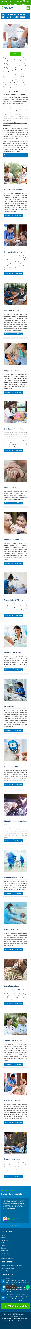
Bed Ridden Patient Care (13, 429)
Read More (8, 215)
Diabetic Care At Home (13, 767)
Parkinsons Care (10, 487)
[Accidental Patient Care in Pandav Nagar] (15, 861)
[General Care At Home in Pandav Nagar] (15, 1084)
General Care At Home (13, 1101)
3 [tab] (15, 1225)
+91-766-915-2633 (16, 1306)
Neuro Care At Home (12, 1159)
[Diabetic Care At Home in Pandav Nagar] (15, 750)
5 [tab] (20, 1225)
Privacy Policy (5, 1256)
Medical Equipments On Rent (9, 1271)
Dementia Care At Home (13, 540)
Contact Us (4, 1245)
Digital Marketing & (10, 1320)
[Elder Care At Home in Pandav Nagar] (15, 293)
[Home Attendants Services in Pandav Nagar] (15, 235)
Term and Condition (7, 1258)
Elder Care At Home (12, 310)
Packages (4, 1243)
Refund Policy (5, 1253)
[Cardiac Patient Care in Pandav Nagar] (15, 913)
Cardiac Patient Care (12, 930)
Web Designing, (25, 1318)
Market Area (4, 1250)
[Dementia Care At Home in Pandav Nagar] (15, 523)
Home (3, 1235)
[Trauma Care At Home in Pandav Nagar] (15, 1024)
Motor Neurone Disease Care (15, 821)
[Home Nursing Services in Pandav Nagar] (15, 173)
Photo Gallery (5, 1240)
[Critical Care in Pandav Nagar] (15, 690)
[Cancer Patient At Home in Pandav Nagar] (15, 583)
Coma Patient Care (11, 986)
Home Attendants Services (14, 252)
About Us (4, 1237)
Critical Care (9, 707)
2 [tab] (12, 1225)
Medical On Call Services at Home (11, 1266)
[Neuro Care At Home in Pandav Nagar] (15, 1142)
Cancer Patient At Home (13, 600)
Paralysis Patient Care (12, 652)
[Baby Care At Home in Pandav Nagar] (15, 354)
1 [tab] (10, 1225)
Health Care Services (7, 1268)
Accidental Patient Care (13, 878)
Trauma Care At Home (13, 1040)
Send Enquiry (18, 215)
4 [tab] (17, 1225)
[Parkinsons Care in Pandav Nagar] (15, 470)
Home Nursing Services (13, 190)
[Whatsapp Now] (28, 1287)
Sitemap (3, 1248)
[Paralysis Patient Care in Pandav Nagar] (15, 635)
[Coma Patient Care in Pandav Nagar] (15, 969)
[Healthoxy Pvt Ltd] (7, 8)
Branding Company (20, 1320)
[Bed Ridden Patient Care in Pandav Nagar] (15, 412)
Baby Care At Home (11, 371)
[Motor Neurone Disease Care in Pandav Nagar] (15, 804)
